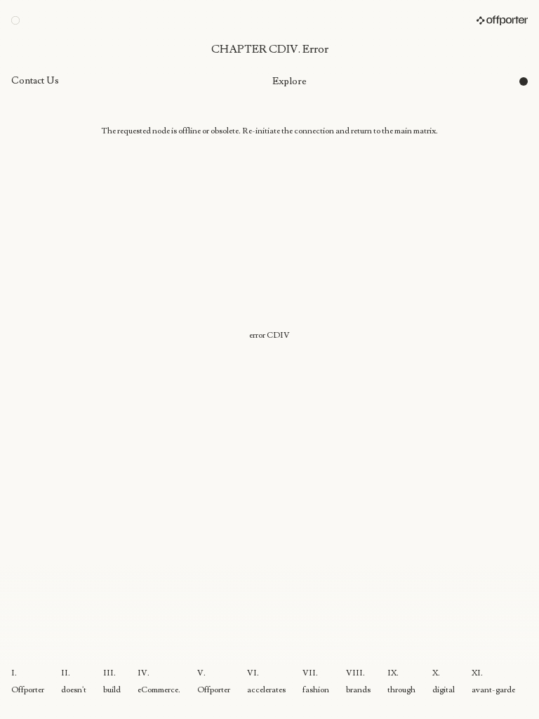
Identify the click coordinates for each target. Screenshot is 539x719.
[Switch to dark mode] (523, 81)
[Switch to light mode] (15, 20)
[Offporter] (502, 20)
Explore (289, 81)
